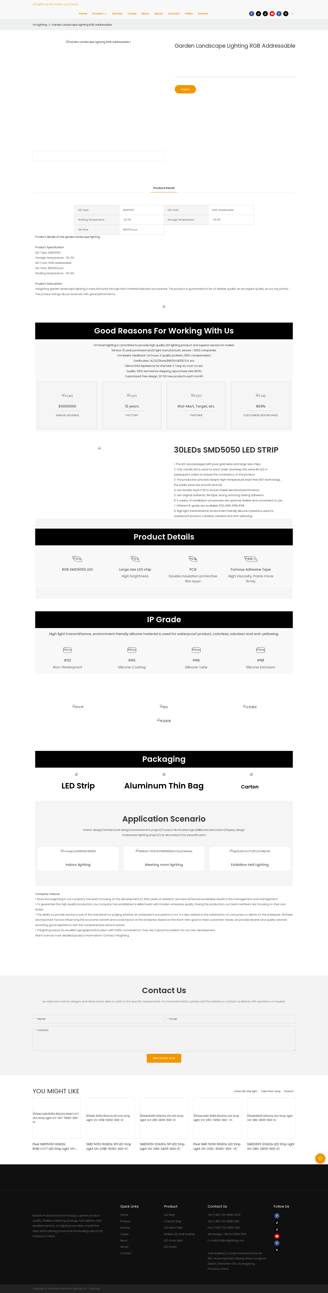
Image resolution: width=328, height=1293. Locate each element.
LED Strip (169, 1215)
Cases (124, 1234)
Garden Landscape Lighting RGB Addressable (82, 25)
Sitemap (95, 1288)
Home (124, 1215)
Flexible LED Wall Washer (179, 1234)
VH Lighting (40, 25)
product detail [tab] (164, 188)
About (124, 1247)
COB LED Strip (172, 1221)
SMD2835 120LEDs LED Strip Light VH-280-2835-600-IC (271, 1146)
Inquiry (185, 89)
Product (289, 1091)
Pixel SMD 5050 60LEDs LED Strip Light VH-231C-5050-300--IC (217, 1146)
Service (125, 1228)
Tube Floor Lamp (271, 1091)
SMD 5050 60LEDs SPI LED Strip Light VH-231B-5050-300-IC (108, 1146)
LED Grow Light (173, 1240)
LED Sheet (170, 1247)
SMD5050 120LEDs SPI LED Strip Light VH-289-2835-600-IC (162, 1146)
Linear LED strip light (245, 1091)
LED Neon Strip (173, 1228)
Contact (126, 1253)
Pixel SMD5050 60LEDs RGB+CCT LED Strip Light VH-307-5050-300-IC (54, 1146)
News (123, 1240)
